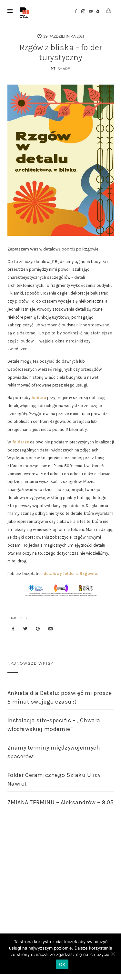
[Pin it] (38, 629)
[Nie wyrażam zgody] (113, 954)
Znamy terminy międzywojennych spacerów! (53, 752)
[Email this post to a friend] (50, 629)
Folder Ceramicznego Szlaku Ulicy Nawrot (54, 779)
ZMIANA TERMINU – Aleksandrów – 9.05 (60, 802)
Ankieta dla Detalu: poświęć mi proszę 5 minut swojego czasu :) (59, 697)
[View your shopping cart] (108, 10)
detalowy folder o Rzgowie (70, 573)
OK (62, 964)
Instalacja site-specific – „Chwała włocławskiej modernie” (53, 725)
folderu (38, 397)
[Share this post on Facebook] (13, 629)
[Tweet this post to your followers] (25, 629)
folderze (20, 442)
